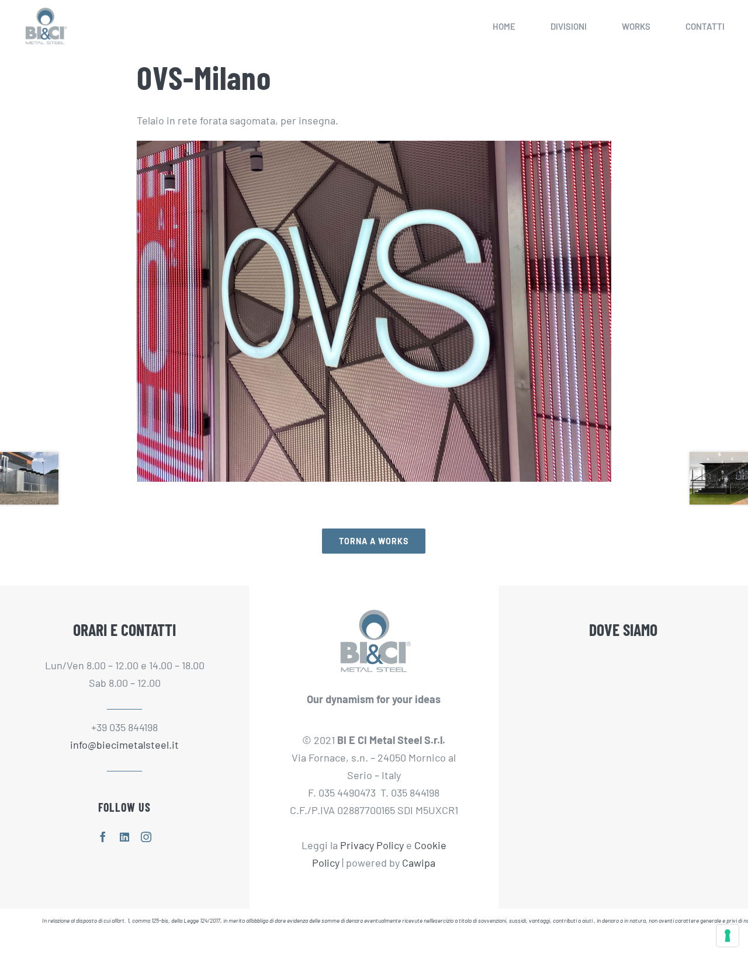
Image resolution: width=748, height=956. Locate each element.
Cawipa (418, 862)
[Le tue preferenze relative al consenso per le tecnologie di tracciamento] (727, 935)
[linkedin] (124, 837)
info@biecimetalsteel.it (124, 744)
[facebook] (103, 837)
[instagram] (146, 837)
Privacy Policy (372, 845)
